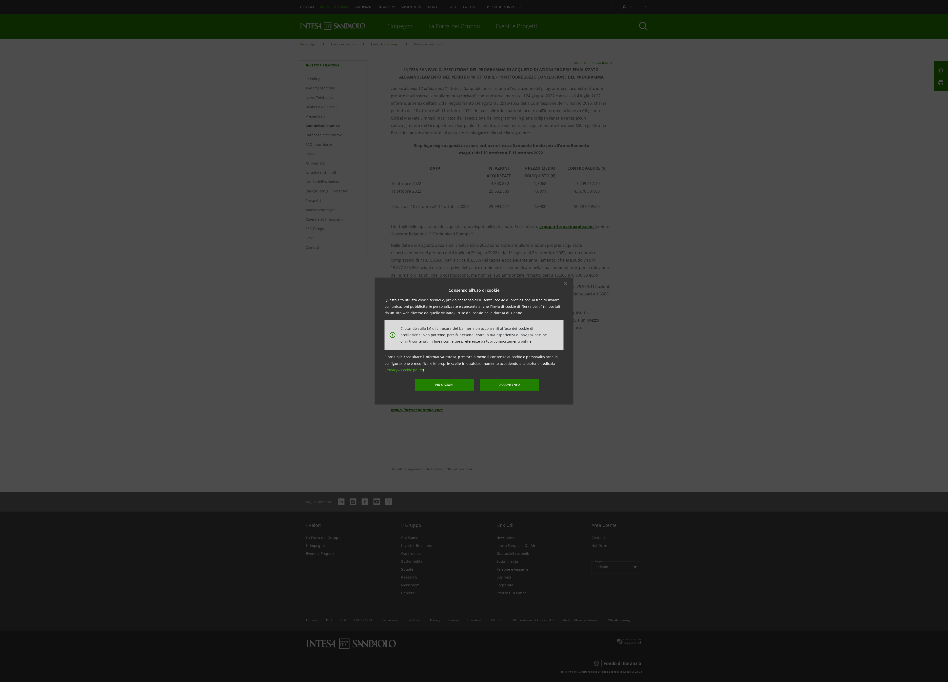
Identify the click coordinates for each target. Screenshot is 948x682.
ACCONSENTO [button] (509, 385)
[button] (566, 283)
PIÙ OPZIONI (444, 385)
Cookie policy (412, 370)
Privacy (392, 370)
